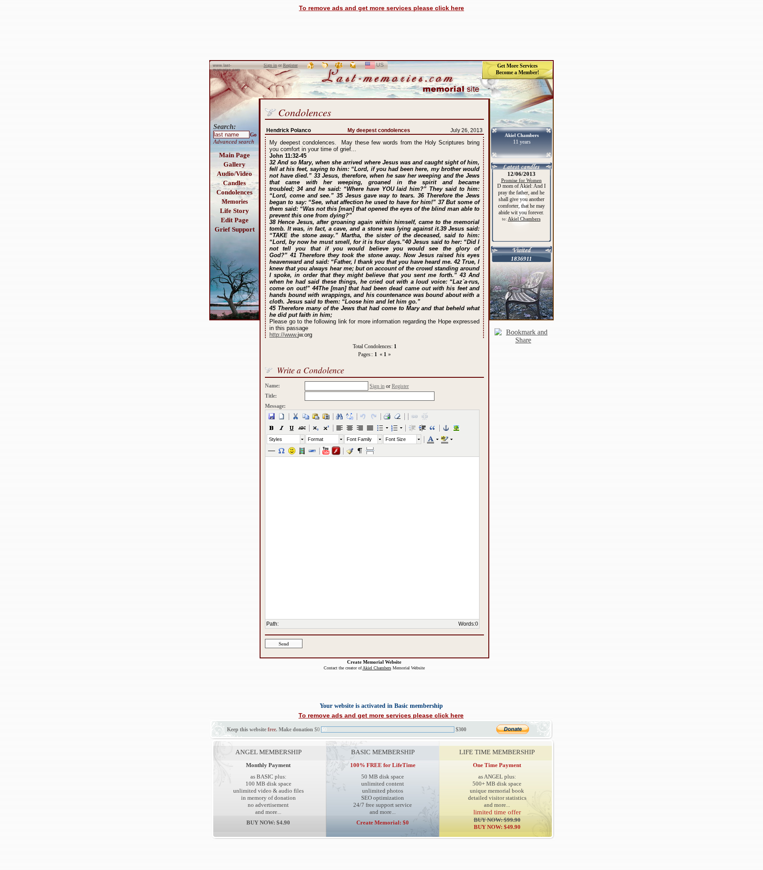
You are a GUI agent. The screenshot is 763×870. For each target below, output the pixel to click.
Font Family (359, 439)
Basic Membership (383, 752)
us (383, 66)
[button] (271, 416)
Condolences (234, 192)
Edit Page (235, 220)
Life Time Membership (497, 752)
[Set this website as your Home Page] (311, 65)
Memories (235, 201)
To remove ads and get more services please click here (381, 7)
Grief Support (235, 229)
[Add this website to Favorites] (325, 65)
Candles (234, 182)
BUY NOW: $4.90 (268, 822)
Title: (271, 396)
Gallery (234, 164)
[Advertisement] (381, 36)
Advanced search (233, 141)
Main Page (234, 155)
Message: (275, 406)
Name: (272, 386)
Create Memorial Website (374, 662)
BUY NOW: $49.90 (497, 823)
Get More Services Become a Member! (517, 69)
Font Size (395, 439)
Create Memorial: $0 (382, 822)
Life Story (234, 210)
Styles (275, 439)
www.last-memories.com (226, 67)
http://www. (283, 334)
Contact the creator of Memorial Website (374, 667)
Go (253, 135)
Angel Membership (268, 752)
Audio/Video (234, 173)
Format (315, 439)
